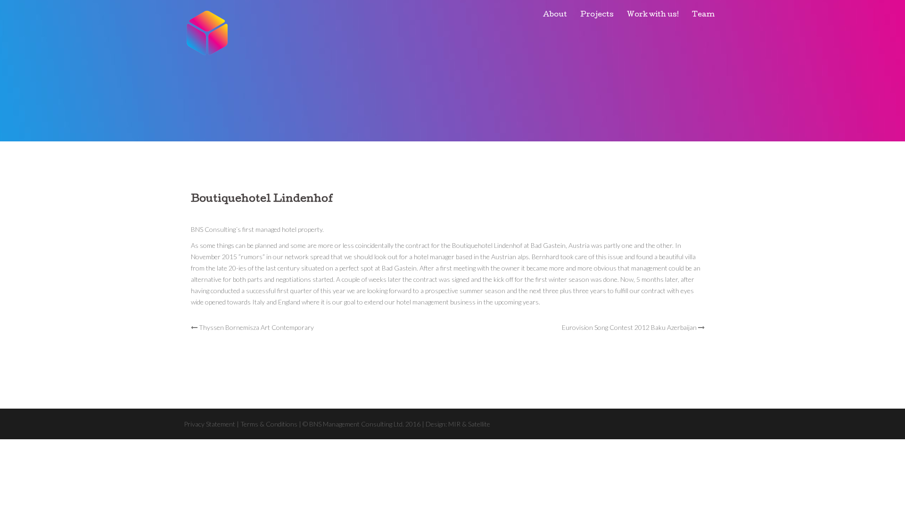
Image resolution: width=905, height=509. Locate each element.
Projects (597, 15)
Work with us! (653, 15)
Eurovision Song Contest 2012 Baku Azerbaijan (629, 327)
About (555, 15)
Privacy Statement (209, 424)
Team (703, 15)
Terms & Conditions (268, 424)
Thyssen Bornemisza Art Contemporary (256, 327)
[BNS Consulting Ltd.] (207, 32)
